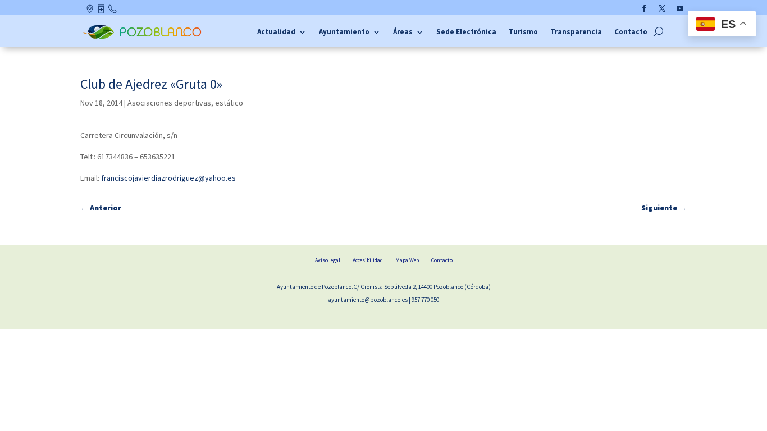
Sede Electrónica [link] (466, 32)
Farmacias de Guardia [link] (102, 11)
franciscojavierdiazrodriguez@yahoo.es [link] (168, 178)
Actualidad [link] (276, 32)
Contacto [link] (113, 11)
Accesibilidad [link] (368, 260)
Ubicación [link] (90, 11)
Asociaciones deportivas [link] (169, 103)
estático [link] (229, 103)
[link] (143, 38)
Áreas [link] (403, 32)
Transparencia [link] (576, 32)
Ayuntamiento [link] (344, 32)
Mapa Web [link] (407, 260)
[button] (644, 8)
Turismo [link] (523, 32)
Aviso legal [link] (327, 260)
